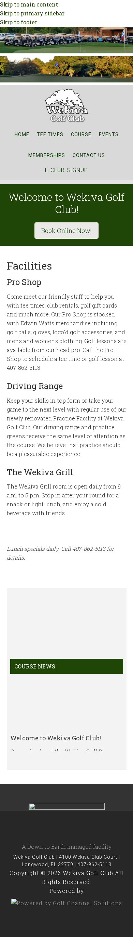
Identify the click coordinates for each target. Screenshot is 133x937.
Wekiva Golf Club (66, 105)
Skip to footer (18, 22)
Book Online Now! (66, 230)
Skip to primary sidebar (32, 13)
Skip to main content (29, 4)
